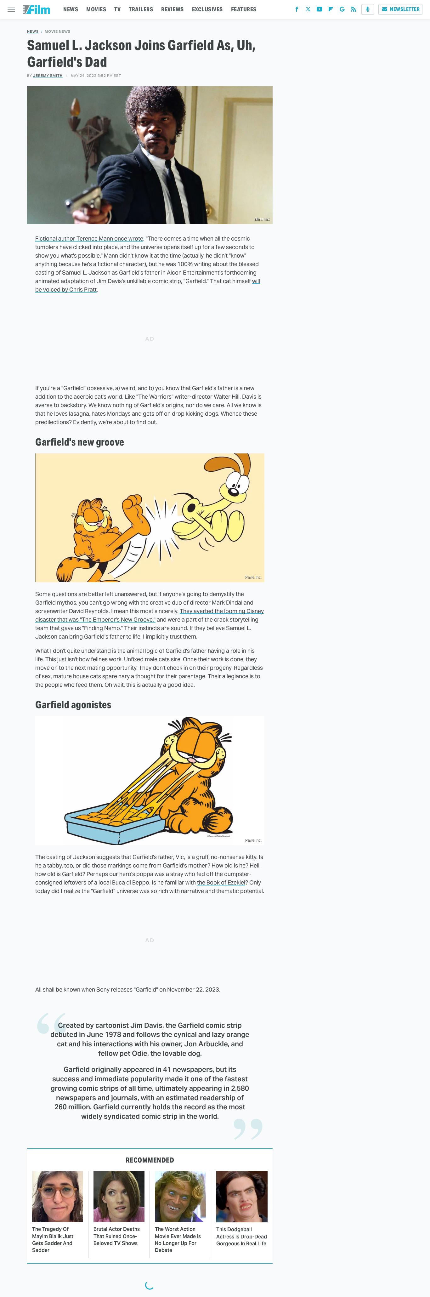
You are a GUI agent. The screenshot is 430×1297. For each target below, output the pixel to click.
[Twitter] (308, 11)
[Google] (342, 11)
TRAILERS (141, 9)
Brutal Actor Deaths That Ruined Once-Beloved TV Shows (116, 1236)
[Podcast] (367, 9)
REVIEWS (172, 9)
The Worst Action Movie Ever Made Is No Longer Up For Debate (178, 1240)
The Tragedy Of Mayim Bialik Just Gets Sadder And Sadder (52, 1240)
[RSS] (353, 11)
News (33, 32)
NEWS (70, 9)
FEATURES (244, 9)
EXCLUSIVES (207, 9)
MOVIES (96, 9)
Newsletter (405, 9)
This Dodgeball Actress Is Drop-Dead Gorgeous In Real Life (241, 1236)
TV (117, 9)
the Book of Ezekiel (221, 882)
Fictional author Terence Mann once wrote (89, 238)
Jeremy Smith (48, 75)
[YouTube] (319, 11)
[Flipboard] (330, 11)
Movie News (58, 32)
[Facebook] (296, 11)
